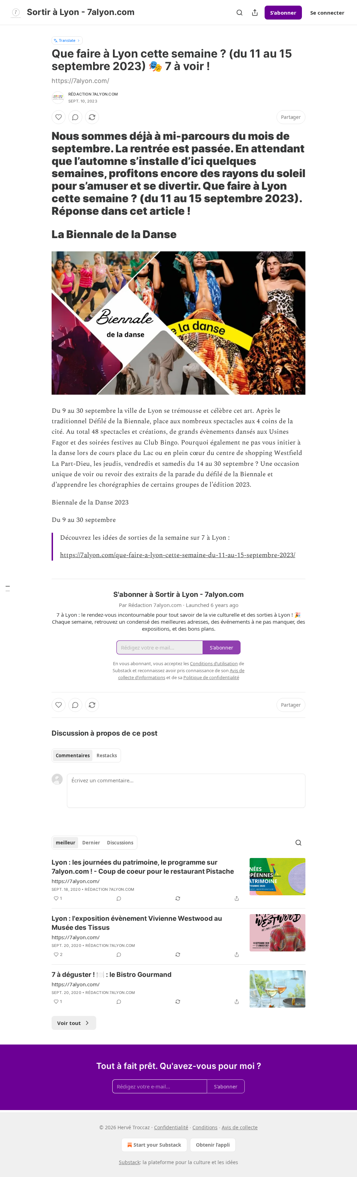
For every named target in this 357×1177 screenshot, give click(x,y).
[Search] (239, 13)
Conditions (205, 1127)
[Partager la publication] (255, 13)
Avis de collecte (240, 1127)
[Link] (41, 173)
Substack (129, 1162)
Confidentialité (171, 1127)
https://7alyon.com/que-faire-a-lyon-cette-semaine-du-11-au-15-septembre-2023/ (177, 555)
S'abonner (283, 12)
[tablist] (86, 755)
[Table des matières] (8, 588)
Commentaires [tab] (73, 755)
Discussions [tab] (120, 843)
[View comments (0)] (75, 117)
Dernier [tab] (91, 843)
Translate (67, 40)
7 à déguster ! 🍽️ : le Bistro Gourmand (112, 975)
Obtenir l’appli (213, 1144)
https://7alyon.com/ (76, 881)
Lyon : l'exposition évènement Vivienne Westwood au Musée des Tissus (137, 923)
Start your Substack (157, 1144)
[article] (178, 880)
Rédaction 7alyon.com (93, 94)
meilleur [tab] (65, 843)
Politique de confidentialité (211, 677)
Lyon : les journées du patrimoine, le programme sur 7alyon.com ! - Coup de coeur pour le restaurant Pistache (143, 866)
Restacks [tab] (107, 755)
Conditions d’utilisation (214, 663)
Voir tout (69, 1022)
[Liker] (59, 117)
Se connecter (327, 12)
